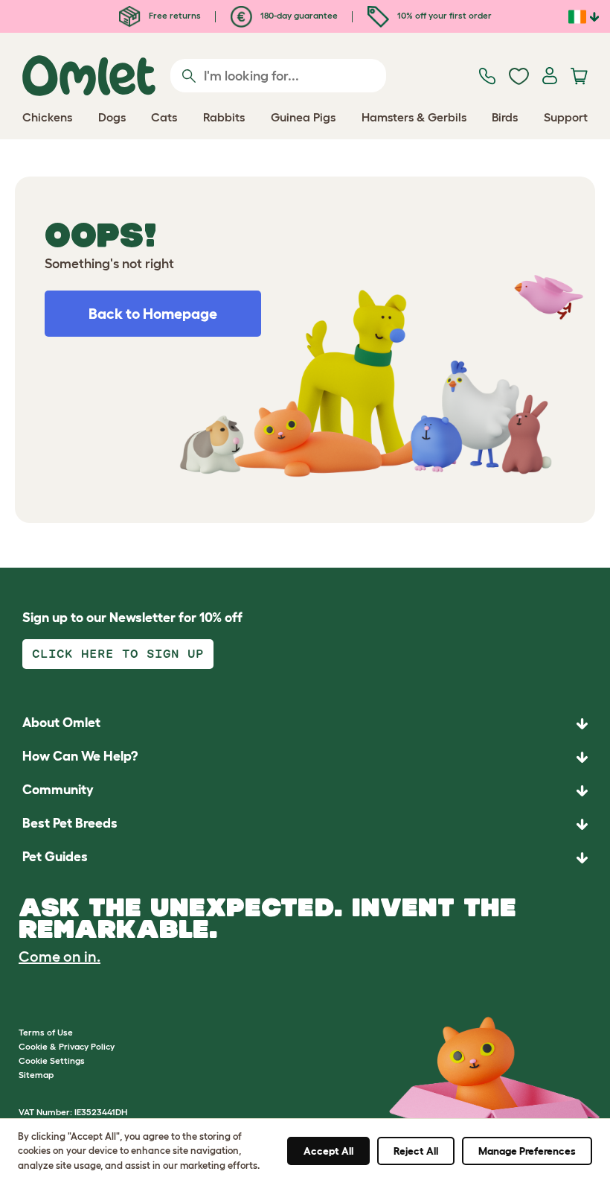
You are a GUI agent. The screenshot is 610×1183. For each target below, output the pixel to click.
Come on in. (59, 956)
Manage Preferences (527, 1151)
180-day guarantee (298, 15)
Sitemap (36, 1074)
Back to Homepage (153, 313)
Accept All (328, 1151)
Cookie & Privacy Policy (67, 1046)
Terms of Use (46, 1032)
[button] (305, 858)
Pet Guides (55, 856)
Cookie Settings (52, 1060)
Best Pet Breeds (70, 823)
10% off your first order (443, 15)
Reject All (416, 1151)
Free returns (174, 15)
